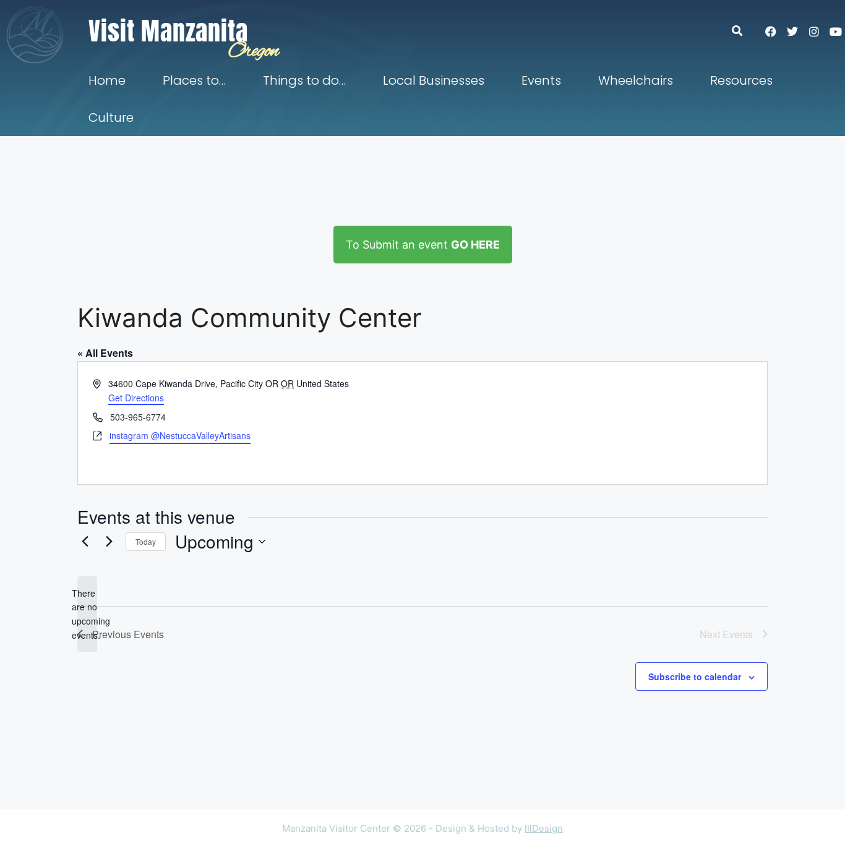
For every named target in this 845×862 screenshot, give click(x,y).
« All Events (105, 353)
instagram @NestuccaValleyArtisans (180, 435)
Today (145, 541)
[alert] (87, 614)
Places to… (194, 80)
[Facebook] (771, 31)
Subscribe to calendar (694, 676)
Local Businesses (433, 80)
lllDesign (544, 828)
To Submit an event (423, 244)
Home (107, 80)
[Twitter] (792, 31)
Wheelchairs (635, 80)
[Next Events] (108, 541)
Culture (111, 117)
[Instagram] (814, 31)
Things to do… (304, 80)
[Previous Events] (84, 541)
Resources (741, 80)
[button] (743, 30)
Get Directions (136, 397)
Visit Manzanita (168, 30)
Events (541, 80)
